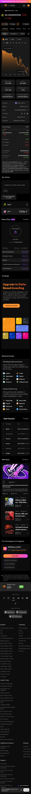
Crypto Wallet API (4, 729)
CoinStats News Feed (24, 648)
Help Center (3, 763)
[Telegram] (22, 113)
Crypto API (14, 556)
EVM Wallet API (4, 734)
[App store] (9, 612)
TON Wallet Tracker (5, 663)
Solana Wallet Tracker (6, 653)
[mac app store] (15, 616)
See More (26, 219)
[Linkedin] (23, 599)
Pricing (20, 630)
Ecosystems (3, 676)
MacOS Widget (4, 750)
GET (21, 586)
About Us (21, 651)
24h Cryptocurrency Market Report (7, 708)
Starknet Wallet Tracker (6, 646)
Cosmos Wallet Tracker (6, 656)
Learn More (15, 239)
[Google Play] (21, 612)
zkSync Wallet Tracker (6, 648)
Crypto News (3, 635)
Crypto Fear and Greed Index (6, 701)
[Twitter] (24, 113)
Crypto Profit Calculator (6, 683)
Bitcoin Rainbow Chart (6, 695)
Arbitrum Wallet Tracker (6, 651)
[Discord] (27, 113)
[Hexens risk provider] (15, 242)
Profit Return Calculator (6, 686)
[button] (24, 103)
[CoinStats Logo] (9, 5)
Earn (1, 630)
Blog (1, 633)
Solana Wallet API (4, 731)
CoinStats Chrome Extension (5, 747)
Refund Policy (27, 756)
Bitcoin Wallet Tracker (6, 669)
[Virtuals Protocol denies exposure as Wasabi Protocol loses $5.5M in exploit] (9, 529)
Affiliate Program (4, 641)
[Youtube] (27, 599)
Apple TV (2, 755)
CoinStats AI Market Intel (6, 638)
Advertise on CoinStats (25, 638)
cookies (8, 789)
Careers (21, 635)
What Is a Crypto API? (11, 560)
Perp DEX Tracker (5, 674)
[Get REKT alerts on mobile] (17, 24)
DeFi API (2, 737)
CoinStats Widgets (5, 704)
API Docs (21, 643)
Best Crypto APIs (10, 564)
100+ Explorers (4, 719)
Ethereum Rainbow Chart (6, 698)
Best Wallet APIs (10, 567)
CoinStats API (22, 641)
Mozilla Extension (4, 753)
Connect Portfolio (11, 305)
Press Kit (21, 633)
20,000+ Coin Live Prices (7, 716)
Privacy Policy (27, 751)
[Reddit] (18, 599)
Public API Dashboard (24, 646)
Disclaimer (26, 746)
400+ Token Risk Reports (7, 721)
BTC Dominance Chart (6, 711)
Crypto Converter (5, 693)
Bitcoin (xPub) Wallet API (6, 739)
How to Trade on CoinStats (7, 778)
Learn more (23, 1)
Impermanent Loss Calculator (5, 689)
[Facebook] (15, 604)
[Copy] (24, 103)
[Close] (29, 1)
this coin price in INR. (7, 171)
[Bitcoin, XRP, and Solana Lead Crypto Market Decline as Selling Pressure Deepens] (9, 515)
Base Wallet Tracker (5, 661)
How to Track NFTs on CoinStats (6, 786)
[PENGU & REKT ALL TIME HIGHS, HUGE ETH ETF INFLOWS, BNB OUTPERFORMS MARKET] (9, 502)
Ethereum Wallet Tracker (6, 658)
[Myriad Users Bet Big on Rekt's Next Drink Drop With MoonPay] (15, 471)
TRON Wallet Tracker (6, 666)
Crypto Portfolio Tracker (6, 628)
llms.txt (2, 726)
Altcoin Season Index (5, 714)
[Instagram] (8, 599)
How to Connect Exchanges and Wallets (7, 767)
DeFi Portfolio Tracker (6, 643)
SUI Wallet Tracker (5, 671)
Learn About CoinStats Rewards (6, 782)
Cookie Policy (27, 754)
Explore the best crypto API (19, 550)
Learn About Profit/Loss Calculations (6, 775)
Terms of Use (26, 749)
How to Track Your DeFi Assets (6, 771)
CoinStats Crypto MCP (6, 724)
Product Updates (23, 628)
